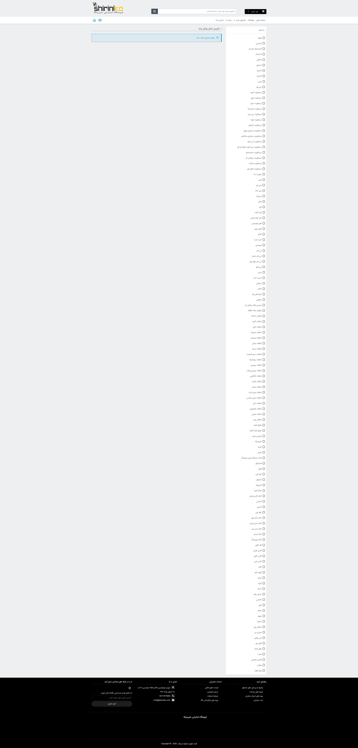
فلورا (260, 468)
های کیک (258, 648)
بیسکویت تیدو (256, 103)
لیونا (260, 583)
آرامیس (259, 43)
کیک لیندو (258, 534)
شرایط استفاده (213, 696)
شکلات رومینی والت (254, 370)
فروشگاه (251, 20)
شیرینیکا (258, 441)
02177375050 (164, 696)
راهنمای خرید (241, 20)
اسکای (259, 59)
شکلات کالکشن (256, 376)
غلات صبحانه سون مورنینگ (251, 457)
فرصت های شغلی (211, 687)
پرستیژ (259, 196)
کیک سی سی (256, 528)
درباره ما (229, 20)
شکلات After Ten (255, 310)
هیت (260, 654)
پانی (260, 179)
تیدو (260, 272)
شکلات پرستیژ (256, 337)
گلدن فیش (257, 550)
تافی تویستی (257, 223)
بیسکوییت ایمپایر (255, 125)
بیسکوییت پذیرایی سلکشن (251, 136)
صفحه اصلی (260, 20)
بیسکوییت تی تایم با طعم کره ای (249, 147)
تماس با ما (220, 20)
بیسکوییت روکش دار (254, 157)
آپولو (260, 37)
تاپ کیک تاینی (256, 217)
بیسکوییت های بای (254, 168)
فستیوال (258, 463)
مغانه (260, 610)
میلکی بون (258, 627)
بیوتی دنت (258, 174)
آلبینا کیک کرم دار (255, 48)
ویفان (259, 665)
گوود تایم (258, 572)
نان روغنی (258, 637)
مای (260, 605)
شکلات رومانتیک (255, 359)
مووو (260, 616)
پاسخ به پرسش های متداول (252, 687)
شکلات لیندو (257, 387)
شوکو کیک (258, 425)
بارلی (260, 81)
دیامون (259, 299)
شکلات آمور (257, 327)
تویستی (259, 245)
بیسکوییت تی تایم (255, 141)
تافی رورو (258, 228)
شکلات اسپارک (256, 332)
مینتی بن (258, 632)
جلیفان (259, 283)
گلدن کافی (258, 556)
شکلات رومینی (256, 365)
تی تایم (259, 267)
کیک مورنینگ (256, 539)
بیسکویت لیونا (256, 119)
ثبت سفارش (258, 700)
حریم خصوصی (212, 691)
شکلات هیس (257, 414)
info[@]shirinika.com (162, 700)
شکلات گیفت (257, 381)
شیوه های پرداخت (256, 691)
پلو (260, 207)
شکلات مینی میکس (254, 397)
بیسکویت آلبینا (256, 92)
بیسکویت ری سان (255, 114)
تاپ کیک (258, 212)
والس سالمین (256, 659)
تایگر (260, 234)
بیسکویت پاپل (256, 97)
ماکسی (259, 599)
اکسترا (259, 70)
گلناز (260, 567)
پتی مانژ (258, 190)
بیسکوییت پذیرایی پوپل (252, 130)
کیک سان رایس (256, 523)
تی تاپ (259, 250)
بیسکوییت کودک (255, 163)
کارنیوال (259, 485)
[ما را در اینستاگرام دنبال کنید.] (129, 688)
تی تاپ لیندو (257, 256)
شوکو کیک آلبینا (256, 430)
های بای (258, 643)
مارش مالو (258, 594)
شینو (260, 452)
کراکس (259, 501)
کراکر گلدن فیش (255, 496)
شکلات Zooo (256, 316)
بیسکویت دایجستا (255, 108)
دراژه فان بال (257, 294)
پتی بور (259, 185)
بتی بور (259, 87)
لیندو (260, 577)
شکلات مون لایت (255, 392)
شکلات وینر (257, 419)
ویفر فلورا (258, 670)
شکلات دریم (257, 348)
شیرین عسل (257, 436)
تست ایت (258, 239)
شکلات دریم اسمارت (254, 354)
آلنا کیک (258, 54)
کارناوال (259, 479)
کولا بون (258, 512)
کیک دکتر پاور (256, 517)
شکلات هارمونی (256, 408)
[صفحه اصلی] (108, 7)
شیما (260, 447)
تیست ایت (257, 277)
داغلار (260, 288)
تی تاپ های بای (256, 261)
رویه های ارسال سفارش (254, 696)
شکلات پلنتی (257, 343)
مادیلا (259, 588)
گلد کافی (258, 545)
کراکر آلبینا (258, 490)
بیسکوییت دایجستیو (254, 152)
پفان (260, 201)
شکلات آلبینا (257, 321)
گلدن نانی (258, 561)
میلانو (259, 621)
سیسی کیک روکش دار (253, 305)
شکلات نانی (257, 403)
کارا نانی (259, 474)
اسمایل (259, 65)
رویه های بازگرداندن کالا (209, 700)
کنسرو (259, 507)
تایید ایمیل (112, 703)
